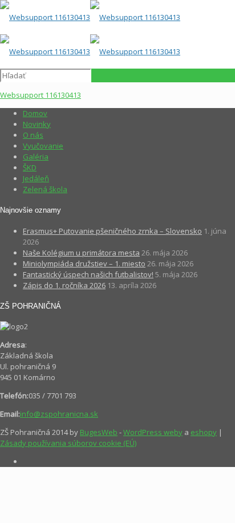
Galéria (35, 156)
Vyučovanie (43, 146)
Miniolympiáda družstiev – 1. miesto (84, 263)
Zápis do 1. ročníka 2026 (64, 285)
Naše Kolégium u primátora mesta (81, 252)
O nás (33, 135)
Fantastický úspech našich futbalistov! (88, 274)
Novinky (37, 124)
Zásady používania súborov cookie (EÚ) (68, 443)
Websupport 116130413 (40, 95)
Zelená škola (45, 189)
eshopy (204, 432)
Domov (35, 113)
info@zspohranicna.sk (59, 414)
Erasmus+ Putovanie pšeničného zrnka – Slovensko (112, 231)
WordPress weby (153, 432)
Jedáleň (36, 178)
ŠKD (30, 167)
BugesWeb (99, 432)
